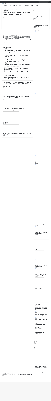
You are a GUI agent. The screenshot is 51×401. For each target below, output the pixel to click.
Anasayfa (4, 9)
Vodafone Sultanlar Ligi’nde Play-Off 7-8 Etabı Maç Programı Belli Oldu (17, 51)
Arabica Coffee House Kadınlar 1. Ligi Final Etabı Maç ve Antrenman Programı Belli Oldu (16, 97)
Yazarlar (37, 5)
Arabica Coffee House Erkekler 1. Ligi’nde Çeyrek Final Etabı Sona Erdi (40, 17)
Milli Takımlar (6, 5)
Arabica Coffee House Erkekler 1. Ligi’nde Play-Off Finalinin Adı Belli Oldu (17, 60)
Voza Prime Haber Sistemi (17, 374)
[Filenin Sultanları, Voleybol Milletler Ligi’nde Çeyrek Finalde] (39, 268)
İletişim (3, 375)
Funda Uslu (36, 310)
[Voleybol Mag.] (4, 3)
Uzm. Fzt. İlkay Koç (37, 316)
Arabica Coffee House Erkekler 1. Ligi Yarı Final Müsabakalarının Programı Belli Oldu (14, 109)
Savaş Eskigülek (37, 328)
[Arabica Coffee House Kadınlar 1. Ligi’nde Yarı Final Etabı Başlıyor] (37, 19)
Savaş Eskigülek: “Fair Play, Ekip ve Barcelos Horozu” (40, 326)
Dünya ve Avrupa (15, 5)
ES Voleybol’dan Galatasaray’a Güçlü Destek (40, 162)
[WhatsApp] (4, 43)
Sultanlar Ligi (6, 48)
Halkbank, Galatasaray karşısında (41, 153)
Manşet (6, 10)
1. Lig (8, 9)
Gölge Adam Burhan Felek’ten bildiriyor (40, 331)
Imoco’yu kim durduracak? (40, 91)
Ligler (10, 5)
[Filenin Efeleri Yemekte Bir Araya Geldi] (39, 277)
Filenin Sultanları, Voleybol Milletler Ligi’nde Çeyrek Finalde (41, 275)
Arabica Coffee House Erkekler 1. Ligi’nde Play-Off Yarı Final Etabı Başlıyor (17, 65)
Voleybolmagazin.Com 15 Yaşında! (41, 224)
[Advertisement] (41, 296)
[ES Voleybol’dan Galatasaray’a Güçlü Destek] (39, 242)
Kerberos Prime (23, 374)
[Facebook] (3, 43)
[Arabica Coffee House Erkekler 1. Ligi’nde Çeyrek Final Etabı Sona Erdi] (11, 124)
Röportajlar (32, 5)
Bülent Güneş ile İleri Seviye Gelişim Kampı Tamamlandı (41, 233)
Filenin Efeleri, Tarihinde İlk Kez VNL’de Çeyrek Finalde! (40, 257)
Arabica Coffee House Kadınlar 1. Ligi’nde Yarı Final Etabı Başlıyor (40, 26)
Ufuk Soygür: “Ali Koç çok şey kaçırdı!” (41, 320)
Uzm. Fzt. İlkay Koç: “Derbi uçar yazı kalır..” (41, 315)
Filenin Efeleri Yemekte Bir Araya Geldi (40, 284)
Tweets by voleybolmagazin (38, 288)
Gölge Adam (36, 333)
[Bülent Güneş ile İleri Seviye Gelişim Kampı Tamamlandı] (39, 226)
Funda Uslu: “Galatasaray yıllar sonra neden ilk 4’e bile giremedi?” (41, 308)
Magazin (20, 5)
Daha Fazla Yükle (37, 235)
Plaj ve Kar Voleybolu (26, 5)
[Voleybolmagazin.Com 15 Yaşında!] (39, 164)
